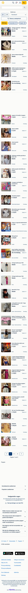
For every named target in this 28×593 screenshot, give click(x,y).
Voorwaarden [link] (17, 562)
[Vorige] (7, 454)
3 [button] (17, 454)
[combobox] (12, 7)
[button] (16, 2)
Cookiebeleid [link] (17, 565)
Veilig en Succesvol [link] (19, 559)
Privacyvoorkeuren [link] (6, 568)
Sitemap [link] (3, 575)
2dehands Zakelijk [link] (6, 559)
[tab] (3, 14)
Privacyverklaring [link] (5, 565)
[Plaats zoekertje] (24, 2)
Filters (5, 23)
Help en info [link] (4, 562)
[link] (3, 2)
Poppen (21, 23)
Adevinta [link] (16, 572)
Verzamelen (12, 23)
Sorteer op (12, 12)
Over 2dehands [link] (5, 572)
